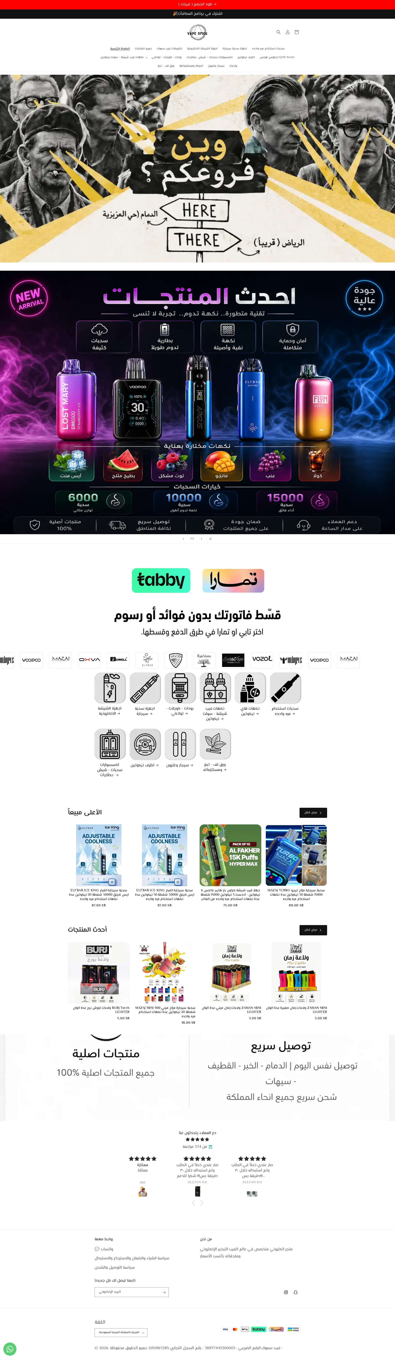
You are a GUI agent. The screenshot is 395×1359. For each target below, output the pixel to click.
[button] (123, 57)
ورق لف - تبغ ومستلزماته (214, 767)
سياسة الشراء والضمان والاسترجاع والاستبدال (132, 1259)
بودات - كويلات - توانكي (180, 711)
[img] (197, 1139)
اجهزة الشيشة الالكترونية (109, 711)
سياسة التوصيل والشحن (115, 1268)
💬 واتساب (104, 1250)
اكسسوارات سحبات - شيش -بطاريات (109, 770)
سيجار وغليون (177, 765)
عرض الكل (310, 812)
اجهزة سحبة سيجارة (145, 711)
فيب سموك (270, 1348)
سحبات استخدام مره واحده (285, 711)
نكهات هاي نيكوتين (250, 711)
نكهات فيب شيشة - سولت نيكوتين (215, 714)
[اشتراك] (163, 1292)
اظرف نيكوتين (142, 765)
